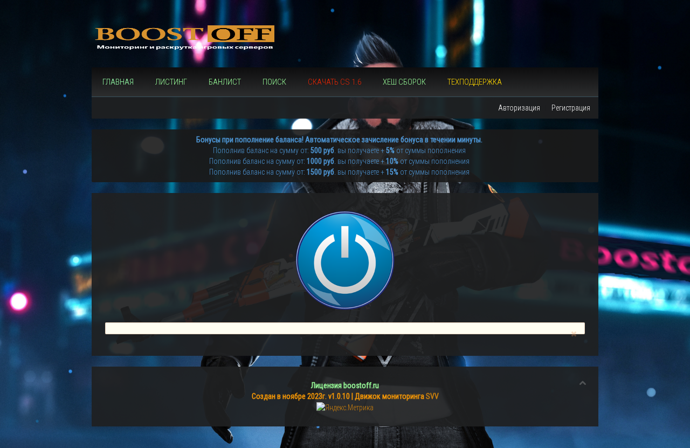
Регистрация (570, 108)
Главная (118, 82)
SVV (432, 396)
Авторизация (519, 108)
